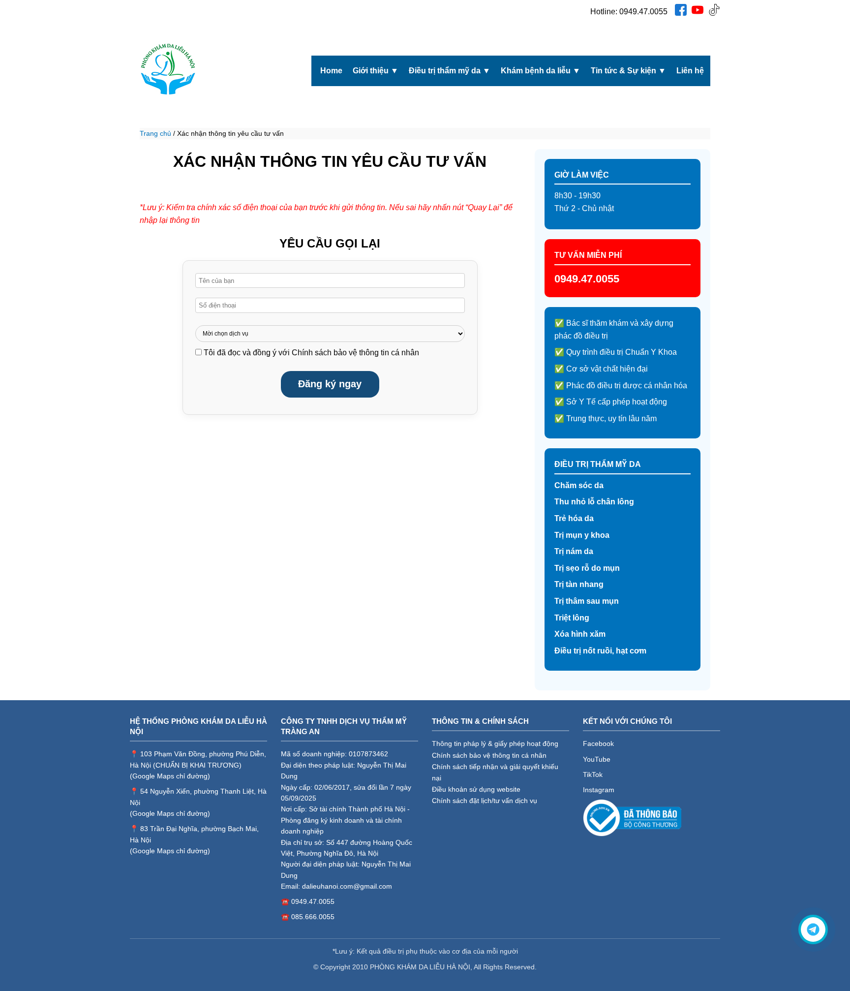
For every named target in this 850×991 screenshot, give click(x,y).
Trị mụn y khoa (581, 535)
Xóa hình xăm (580, 634)
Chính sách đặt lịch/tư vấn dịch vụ (484, 801)
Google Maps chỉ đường (170, 776)
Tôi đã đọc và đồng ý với (311, 352)
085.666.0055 (312, 917)
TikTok (593, 774)
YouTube (596, 759)
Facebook (598, 743)
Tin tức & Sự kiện (628, 70)
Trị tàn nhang (579, 584)
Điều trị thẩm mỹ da (449, 70)
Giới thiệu (375, 70)
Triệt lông (571, 618)
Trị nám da (573, 551)
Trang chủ (155, 133)
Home (331, 70)
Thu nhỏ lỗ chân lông (594, 501)
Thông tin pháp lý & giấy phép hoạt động (495, 743)
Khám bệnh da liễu (540, 70)
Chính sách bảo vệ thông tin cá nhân (355, 352)
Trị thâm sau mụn (586, 601)
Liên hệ (690, 70)
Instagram (598, 790)
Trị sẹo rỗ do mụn (587, 568)
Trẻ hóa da (574, 518)
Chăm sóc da (579, 485)
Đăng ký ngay (330, 383)
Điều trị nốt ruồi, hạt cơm (600, 651)
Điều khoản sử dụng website (476, 789)
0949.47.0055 (643, 11)
